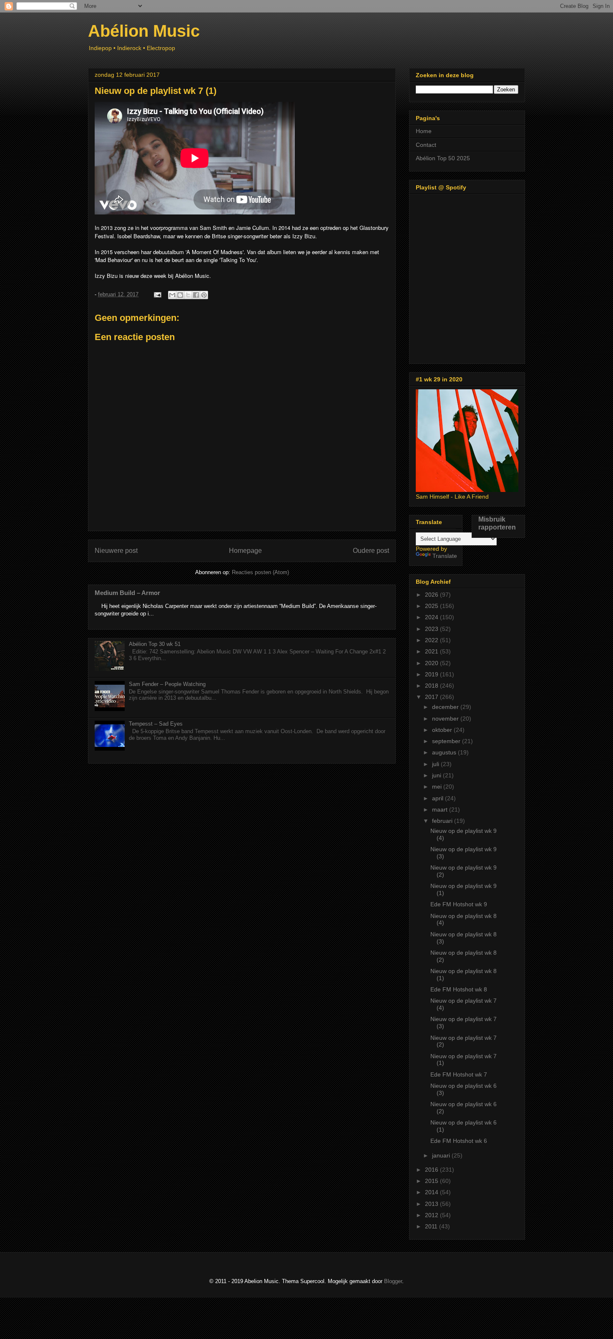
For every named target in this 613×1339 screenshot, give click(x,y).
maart (440, 809)
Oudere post (371, 550)
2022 (432, 640)
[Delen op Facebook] (196, 295)
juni (437, 775)
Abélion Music (144, 31)
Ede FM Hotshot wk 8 (458, 989)
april (438, 798)
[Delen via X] (188, 295)
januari (442, 1155)
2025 (432, 606)
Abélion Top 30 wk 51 (155, 644)
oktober (443, 729)
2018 (432, 685)
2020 (432, 663)
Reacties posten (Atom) (260, 572)
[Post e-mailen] (157, 294)
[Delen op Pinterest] (204, 295)
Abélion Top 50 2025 (443, 158)
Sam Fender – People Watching (167, 684)
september (447, 741)
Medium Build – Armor (127, 592)
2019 (432, 674)
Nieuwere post (116, 550)
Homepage (245, 550)
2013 (432, 1203)
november (446, 718)
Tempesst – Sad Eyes (156, 724)
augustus (445, 752)
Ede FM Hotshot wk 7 (458, 1074)
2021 (432, 651)
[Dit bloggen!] (180, 295)
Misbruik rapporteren (497, 523)
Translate (444, 555)
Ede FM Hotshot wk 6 (458, 1140)
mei (437, 786)
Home (424, 131)
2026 (432, 594)
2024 (432, 617)
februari (443, 820)
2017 (432, 696)
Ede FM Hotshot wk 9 (458, 904)
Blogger (393, 1281)
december (446, 707)
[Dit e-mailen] (172, 295)
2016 (432, 1169)
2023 (432, 628)
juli (436, 764)
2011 (432, 1226)
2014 (432, 1192)
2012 (432, 1215)
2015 (432, 1181)
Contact (426, 144)
